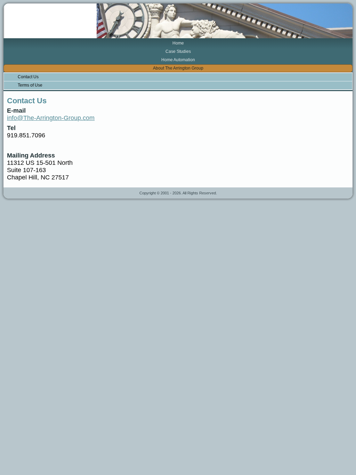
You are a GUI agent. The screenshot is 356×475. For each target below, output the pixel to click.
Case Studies (178, 51)
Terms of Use (30, 85)
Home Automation (178, 59)
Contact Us (28, 76)
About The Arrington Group (178, 68)
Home (178, 43)
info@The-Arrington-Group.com (51, 117)
